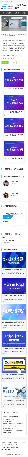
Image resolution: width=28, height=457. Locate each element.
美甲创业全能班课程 (7, 433)
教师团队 (10, 444)
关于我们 (16, 444)
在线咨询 (13, 62)
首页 (2, 13)
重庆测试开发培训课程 (8, 428)
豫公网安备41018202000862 (15, 454)
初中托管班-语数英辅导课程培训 (10, 416)
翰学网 (10, 1)
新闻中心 (4, 444)
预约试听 (5, 62)
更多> (24, 69)
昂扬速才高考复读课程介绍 (9, 426)
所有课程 (8, 13)
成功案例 (16, 13)
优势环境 (21, 442)
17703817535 (10, 58)
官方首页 (4, 442)
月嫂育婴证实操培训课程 (9, 423)
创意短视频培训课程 (7, 430)
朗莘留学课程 (20, 423)
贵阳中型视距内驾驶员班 (9, 419)
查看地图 (3, 242)
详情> (2, 52)
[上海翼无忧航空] (7, 6)
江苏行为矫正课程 (19, 430)
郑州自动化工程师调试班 (9, 421)
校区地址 (23, 13)
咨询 (22, 92)
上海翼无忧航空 (15, 181)
